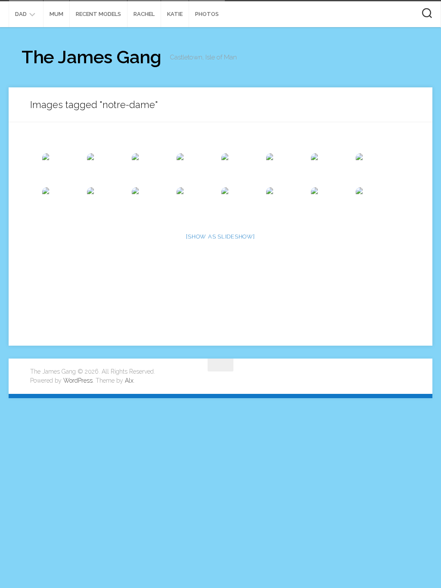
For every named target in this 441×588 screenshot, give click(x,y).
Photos (207, 14)
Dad (21, 14)
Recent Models (98, 14)
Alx (129, 380)
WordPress (78, 380)
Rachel (144, 14)
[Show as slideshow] (220, 236)
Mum (56, 14)
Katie (175, 14)
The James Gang (91, 57)
